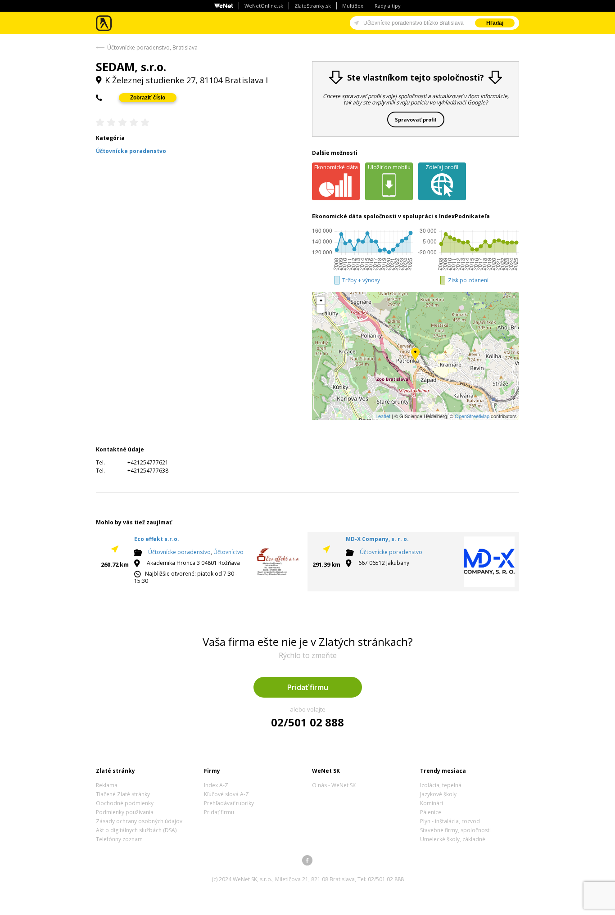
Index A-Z (216, 785)
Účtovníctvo (228, 552)
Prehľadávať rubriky (229, 803)
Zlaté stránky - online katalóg (104, 23)
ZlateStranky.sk (312, 5)
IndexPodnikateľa (464, 216)
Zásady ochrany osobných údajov (139, 821)
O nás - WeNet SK (334, 785)
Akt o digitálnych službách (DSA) (136, 830)
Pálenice (430, 812)
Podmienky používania (125, 812)
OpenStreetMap (472, 415)
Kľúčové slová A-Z (226, 794)
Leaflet (382, 415)
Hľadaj (494, 23)
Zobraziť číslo (147, 98)
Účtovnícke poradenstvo (179, 552)
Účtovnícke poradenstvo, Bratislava (152, 47)
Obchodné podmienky (125, 803)
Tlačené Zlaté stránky (123, 794)
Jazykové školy (438, 794)
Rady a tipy (388, 5)
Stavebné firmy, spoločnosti (455, 830)
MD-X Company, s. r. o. (377, 539)
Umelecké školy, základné (452, 839)
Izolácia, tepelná (440, 785)
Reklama (107, 785)
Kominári (431, 803)
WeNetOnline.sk (263, 5)
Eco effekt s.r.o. (156, 539)
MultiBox (352, 5)
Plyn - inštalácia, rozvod (450, 821)
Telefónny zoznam (119, 839)
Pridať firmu (307, 687)
